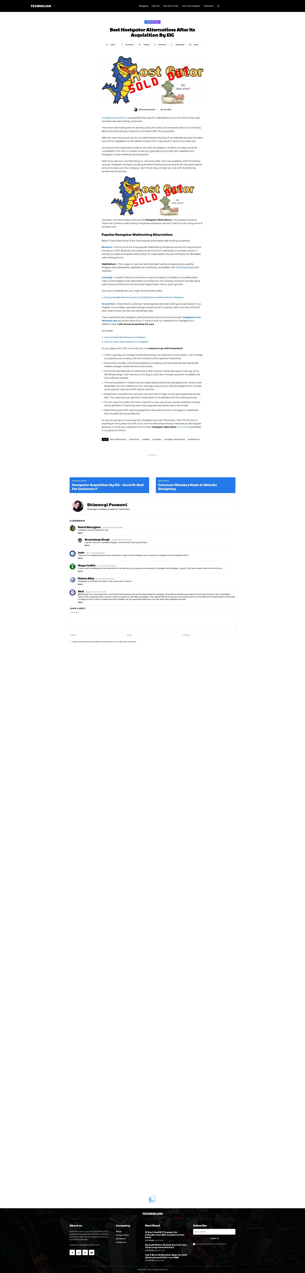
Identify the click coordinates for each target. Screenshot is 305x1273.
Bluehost (107, 247)
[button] (218, 6)
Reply (80, 533)
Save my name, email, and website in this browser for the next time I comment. (104, 642)
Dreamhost (184, 427)
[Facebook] (72, 1252)
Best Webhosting (118, 439)
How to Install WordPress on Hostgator (125, 337)
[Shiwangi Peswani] (136, 109)
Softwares (150, 1240)
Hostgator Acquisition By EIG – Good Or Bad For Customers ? (108, 487)
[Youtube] (91, 1252)
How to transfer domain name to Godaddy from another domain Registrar (144, 297)
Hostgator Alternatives (174, 439)
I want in (214, 1238)
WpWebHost (194, 439)
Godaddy (146, 439)
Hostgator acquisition (113, 117)
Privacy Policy (220, 1244)
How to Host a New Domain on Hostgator (126, 342)
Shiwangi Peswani (147, 110)
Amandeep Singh (97, 539)
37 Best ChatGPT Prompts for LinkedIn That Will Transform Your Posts (165, 1235)
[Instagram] (78, 1252)
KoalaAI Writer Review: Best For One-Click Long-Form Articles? (166, 1246)
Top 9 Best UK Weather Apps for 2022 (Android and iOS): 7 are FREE (166, 1256)
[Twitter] (85, 1252)
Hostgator (157, 439)
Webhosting (152, 22)
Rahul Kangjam (89, 527)
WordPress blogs (185, 267)
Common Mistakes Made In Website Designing (187, 487)
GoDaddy (107, 277)
